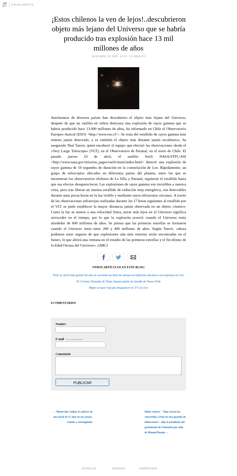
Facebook (104, 257)
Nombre (61, 324)
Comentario (63, 354)
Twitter (118, 257)
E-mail (69, 339)
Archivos (118, 468)
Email (133, 257)
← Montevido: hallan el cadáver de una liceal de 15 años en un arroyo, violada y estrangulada (72, 416)
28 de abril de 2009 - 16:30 (109, 56)
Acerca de (89, 468)
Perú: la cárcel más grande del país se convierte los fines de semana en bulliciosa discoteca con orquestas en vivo (118, 275)
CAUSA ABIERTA (22, 4)
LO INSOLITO (137, 56)
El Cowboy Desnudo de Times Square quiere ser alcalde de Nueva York (118, 281)
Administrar (148, 468)
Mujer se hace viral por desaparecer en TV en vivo (118, 287)
